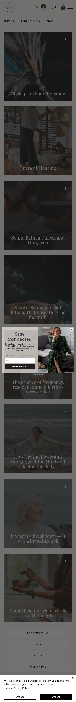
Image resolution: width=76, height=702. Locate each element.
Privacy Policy (21, 688)
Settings (19, 696)
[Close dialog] (71, 329)
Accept (56, 696)
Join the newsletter (19, 366)
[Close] (71, 680)
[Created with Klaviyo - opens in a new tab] (38, 374)
